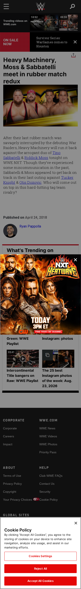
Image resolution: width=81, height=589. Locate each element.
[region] (40, 553)
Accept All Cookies (40, 581)
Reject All (40, 568)
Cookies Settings (40, 556)
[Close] (76, 523)
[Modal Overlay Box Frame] (40, 294)
